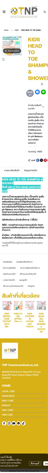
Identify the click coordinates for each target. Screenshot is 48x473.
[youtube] (14, 423)
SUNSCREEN (8, 395)
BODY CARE (8, 400)
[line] (18, 423)
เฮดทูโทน (31, 286)
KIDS (16, 30)
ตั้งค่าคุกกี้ (35, 463)
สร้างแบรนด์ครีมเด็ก (28, 273)
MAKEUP (6, 405)
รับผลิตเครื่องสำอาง (24, 261)
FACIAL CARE (8, 391)
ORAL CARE (7, 410)
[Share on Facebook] (37, 160)
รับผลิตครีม (7, 261)
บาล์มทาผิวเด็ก (9, 280)
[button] (45, 12)
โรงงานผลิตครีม (9, 267)
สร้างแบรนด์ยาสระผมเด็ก (13, 286)
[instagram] (9, 423)
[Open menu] (4, 11)
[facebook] (4, 423)
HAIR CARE (7, 414)
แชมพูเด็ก (23, 280)
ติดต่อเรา (30, 93)
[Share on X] (41, 160)
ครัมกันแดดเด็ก (9, 273)
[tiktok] (23, 423)
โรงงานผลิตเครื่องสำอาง (30, 267)
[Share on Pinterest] (45, 160)
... (11, 30)
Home (6, 30)
